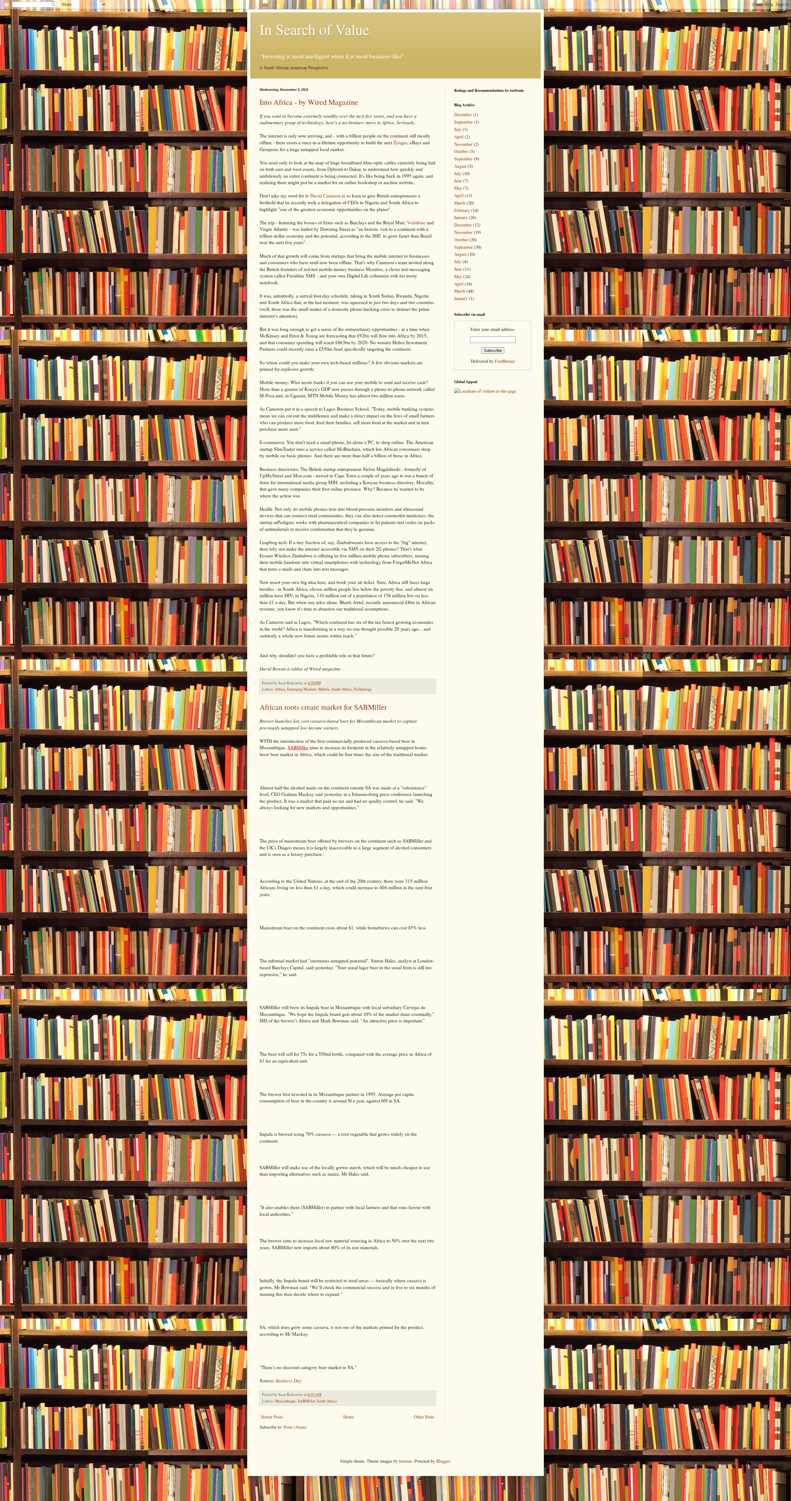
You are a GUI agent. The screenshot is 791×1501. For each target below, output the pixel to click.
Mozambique (285, 1401)
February (462, 210)
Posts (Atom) (295, 1427)
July (457, 129)
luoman (405, 1461)
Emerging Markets (301, 689)
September (463, 122)
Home (348, 1417)
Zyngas (400, 142)
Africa (280, 689)
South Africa (342, 689)
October (461, 151)
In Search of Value (314, 29)
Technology (362, 689)
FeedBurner (505, 361)
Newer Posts (272, 1417)
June (458, 181)
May (458, 188)
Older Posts (424, 1417)
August (460, 166)
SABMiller (298, 747)
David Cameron (325, 195)
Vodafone (416, 222)
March (459, 203)
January (460, 217)
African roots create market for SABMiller (323, 707)
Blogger (443, 1461)
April (458, 137)
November (463, 144)
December (463, 114)
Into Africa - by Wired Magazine (309, 102)
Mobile (324, 689)
